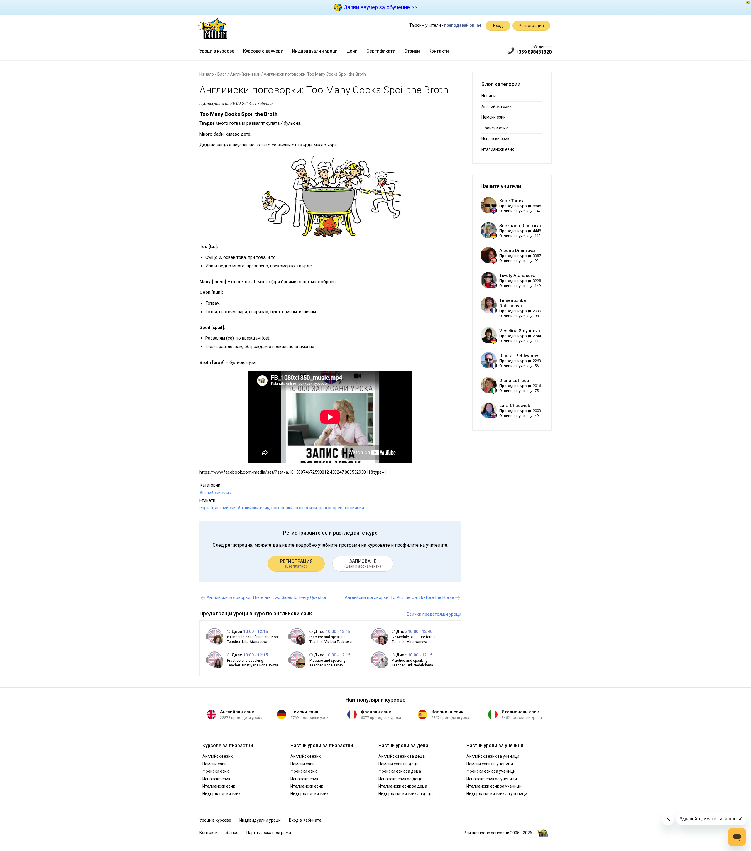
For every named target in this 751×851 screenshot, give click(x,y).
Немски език (493, 117)
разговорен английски (341, 507)
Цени (352, 51)
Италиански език (497, 149)
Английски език (245, 74)
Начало (206, 74)
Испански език (495, 138)
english (206, 507)
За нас (232, 832)
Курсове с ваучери (263, 51)
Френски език (494, 128)
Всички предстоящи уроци (434, 614)
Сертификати (380, 51)
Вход (498, 25)
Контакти (439, 51)
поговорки (282, 507)
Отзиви (412, 51)
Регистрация (531, 25)
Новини (488, 95)
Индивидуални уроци (315, 51)
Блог (221, 74)
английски (225, 507)
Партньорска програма (268, 832)
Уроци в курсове (216, 51)
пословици (306, 507)
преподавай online (462, 25)
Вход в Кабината (305, 820)
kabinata (265, 103)
